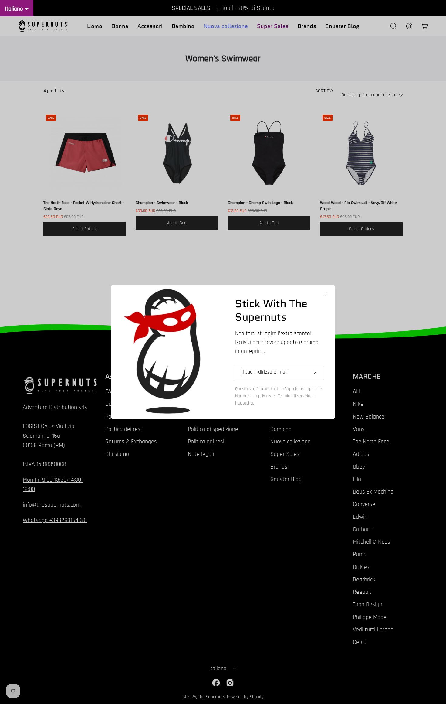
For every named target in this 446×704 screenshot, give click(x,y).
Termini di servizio (294, 396)
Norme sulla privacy (253, 396)
